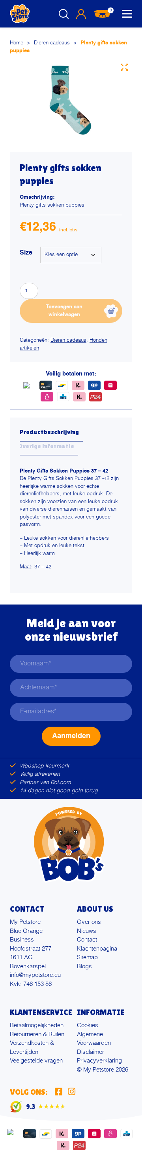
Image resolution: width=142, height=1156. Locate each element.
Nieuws (86, 931)
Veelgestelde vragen (36, 1061)
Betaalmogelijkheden (37, 1025)
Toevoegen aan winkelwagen (64, 310)
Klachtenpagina (97, 949)
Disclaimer (90, 1052)
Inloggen (81, 13)
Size (26, 253)
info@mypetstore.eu (35, 975)
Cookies (87, 1025)
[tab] (51, 434)
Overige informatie (46, 446)
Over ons (89, 922)
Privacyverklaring (99, 1061)
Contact (87, 940)
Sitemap (87, 957)
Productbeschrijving (49, 432)
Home (16, 43)
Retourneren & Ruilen (37, 1034)
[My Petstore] (20, 13)
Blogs (84, 966)
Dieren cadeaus (52, 43)
